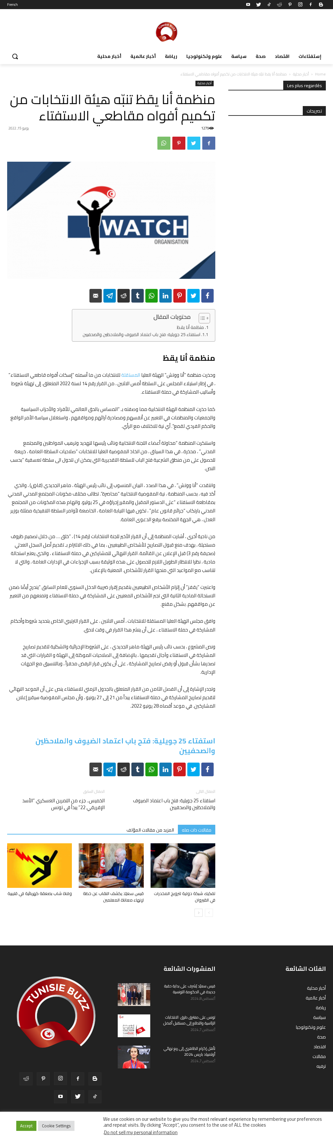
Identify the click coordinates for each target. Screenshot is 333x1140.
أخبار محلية (301, 74)
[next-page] (198, 913)
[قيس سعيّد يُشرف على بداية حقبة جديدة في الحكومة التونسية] (134, 994)
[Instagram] (300, 4)
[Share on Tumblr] (137, 296)
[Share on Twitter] (193, 296)
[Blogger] (321, 4)
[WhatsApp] (163, 143)
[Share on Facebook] (207, 296)
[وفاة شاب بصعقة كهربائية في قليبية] (39, 865)
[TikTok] (269, 4)
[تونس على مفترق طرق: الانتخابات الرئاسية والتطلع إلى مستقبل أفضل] (134, 1025)
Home (320, 74)
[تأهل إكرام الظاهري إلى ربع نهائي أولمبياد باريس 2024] (134, 1057)
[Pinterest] (290, 4)
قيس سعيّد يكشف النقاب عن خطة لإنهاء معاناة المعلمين (113, 896)
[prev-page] (209, 913)
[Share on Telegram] (109, 296)
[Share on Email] (95, 296)
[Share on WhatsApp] (151, 296)
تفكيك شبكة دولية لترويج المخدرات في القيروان (184, 896)
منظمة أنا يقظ (190, 327)
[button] (15, 56)
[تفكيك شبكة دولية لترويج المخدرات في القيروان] (183, 865)
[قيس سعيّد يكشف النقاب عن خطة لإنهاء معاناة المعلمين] (111, 865)
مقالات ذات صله (196, 830)
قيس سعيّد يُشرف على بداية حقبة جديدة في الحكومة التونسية (189, 989)
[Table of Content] (204, 318)
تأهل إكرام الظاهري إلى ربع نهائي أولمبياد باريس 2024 (189, 1051)
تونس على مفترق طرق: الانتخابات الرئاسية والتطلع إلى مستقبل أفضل (189, 1020)
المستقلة (130, 375)
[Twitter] (258, 4)
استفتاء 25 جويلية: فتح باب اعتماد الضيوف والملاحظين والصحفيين (141, 334)
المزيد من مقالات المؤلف (150, 830)
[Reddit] (279, 4)
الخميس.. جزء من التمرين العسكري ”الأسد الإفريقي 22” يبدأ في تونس (63, 804)
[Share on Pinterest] (179, 296)
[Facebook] (310, 4)
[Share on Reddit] (123, 296)
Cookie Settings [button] (56, 1126)
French (12, 4)
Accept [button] (26, 1126)
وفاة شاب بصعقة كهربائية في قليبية (39, 893)
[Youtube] (248, 4)
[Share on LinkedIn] (165, 296)
